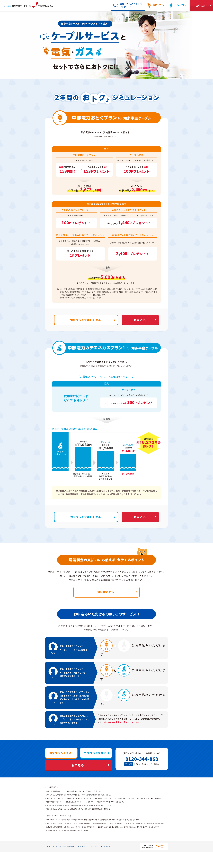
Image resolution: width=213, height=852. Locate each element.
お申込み (200, 5)
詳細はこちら (106, 592)
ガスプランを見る (95, 753)
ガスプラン (181, 5)
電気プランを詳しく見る (85, 320)
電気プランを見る (60, 753)
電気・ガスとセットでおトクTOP (60, 846)
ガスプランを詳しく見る (85, 517)
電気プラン (158, 5)
